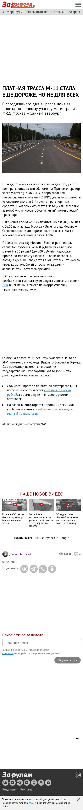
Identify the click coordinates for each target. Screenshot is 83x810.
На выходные (36, 11)
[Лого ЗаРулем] (17, 775)
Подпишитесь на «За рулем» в (41, 538)
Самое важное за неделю (22, 635)
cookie (32, 803)
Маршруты (15, 11)
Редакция (9, 789)
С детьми (57, 11)
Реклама (26, 789)
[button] (79, 800)
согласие (8, 653)
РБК (5, 285)
